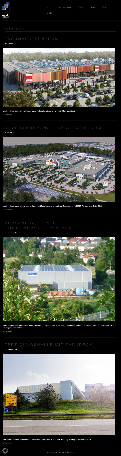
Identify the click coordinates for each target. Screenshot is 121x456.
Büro (104, 7)
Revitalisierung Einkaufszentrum (53, 128)
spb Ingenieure (52, 452)
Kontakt (49, 13)
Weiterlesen (7, 115)
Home (48, 7)
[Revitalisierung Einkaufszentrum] (59, 169)
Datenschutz (70, 452)
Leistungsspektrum (64, 7)
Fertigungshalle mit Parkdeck (49, 345)
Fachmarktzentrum (32, 39)
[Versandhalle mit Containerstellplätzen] (59, 279)
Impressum (61, 452)
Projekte (81, 7)
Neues (93, 7)
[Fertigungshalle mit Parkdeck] (59, 394)
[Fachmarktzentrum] (59, 77)
